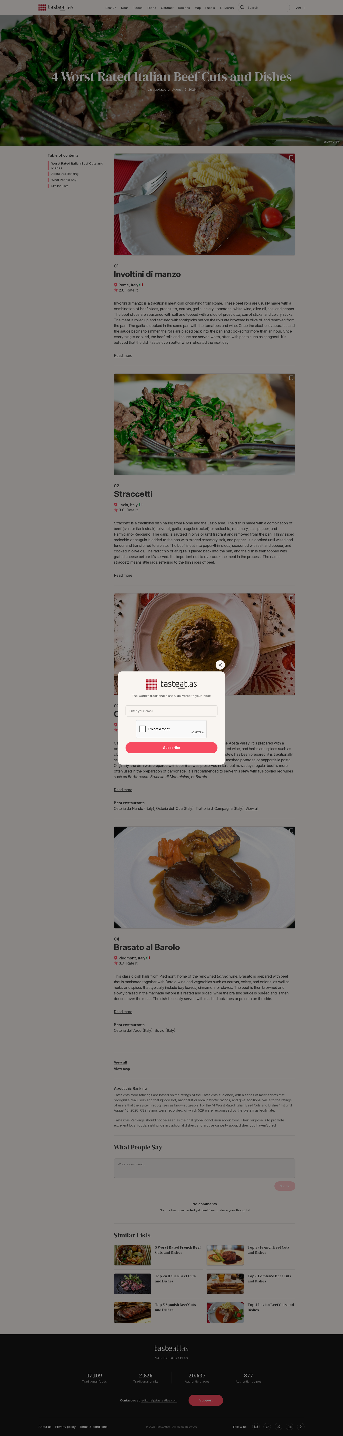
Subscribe (171, 748)
